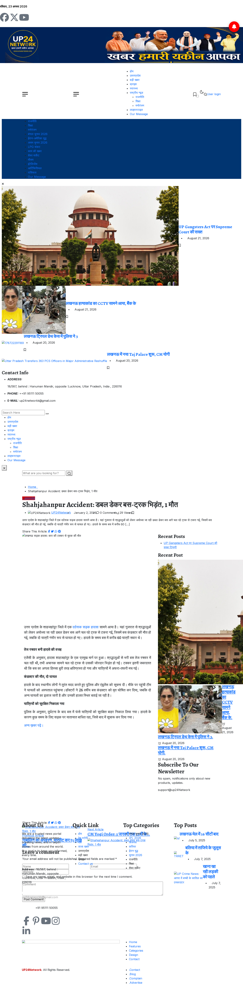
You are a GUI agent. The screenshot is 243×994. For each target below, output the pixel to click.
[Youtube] (24, 17)
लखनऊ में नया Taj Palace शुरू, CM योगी (138, 354)
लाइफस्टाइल (136, 110)
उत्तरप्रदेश (135, 75)
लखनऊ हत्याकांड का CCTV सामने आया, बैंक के (101, 303)
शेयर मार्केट (33, 155)
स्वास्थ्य (134, 88)
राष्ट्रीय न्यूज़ (136, 92)
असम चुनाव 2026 (37, 142)
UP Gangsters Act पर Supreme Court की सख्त (205, 229)
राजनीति (140, 97)
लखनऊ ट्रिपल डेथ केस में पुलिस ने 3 (51, 336)
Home (33, 487)
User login (214, 94)
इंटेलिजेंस (32, 164)
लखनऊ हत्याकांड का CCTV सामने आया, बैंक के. (229, 702)
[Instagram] (55, 920)
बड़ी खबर (134, 80)
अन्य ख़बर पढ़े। (34, 725)
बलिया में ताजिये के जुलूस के (203, 850)
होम (131, 71)
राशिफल (32, 172)
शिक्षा (138, 101)
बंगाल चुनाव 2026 (37, 134)
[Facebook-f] (26, 920)
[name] (194, 94)
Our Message (139, 114)
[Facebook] (4, 17)
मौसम (30, 159)
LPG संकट (34, 147)
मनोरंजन (140, 105)
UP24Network (61, 512)
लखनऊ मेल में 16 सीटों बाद (199, 834)
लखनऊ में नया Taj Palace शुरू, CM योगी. (185, 750)
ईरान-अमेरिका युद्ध (37, 138)
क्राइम (133, 84)
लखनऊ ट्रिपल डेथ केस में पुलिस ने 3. (185, 737)
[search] (47, 413)
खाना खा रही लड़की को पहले (210, 872)
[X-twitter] (14, 17)
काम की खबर (35, 151)
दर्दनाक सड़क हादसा (86, 627)
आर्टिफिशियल (35, 168)
